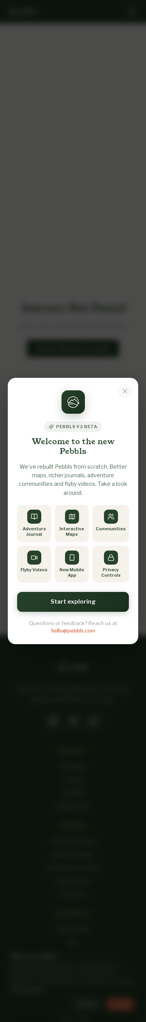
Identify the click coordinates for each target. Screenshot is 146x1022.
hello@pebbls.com (73, 630)
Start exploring (73, 601)
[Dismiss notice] (125, 391)
